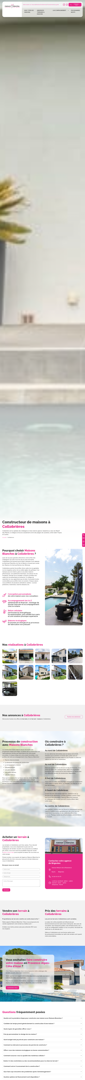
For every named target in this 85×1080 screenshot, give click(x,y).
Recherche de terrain (41, 4)
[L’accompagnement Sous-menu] (68, 10)
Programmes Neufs (75, 11)
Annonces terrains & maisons (40, 12)
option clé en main (8, 852)
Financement (50, 4)
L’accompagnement (59, 10)
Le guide (56, 4)
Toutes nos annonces (73, 717)
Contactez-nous (76, 4)
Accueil (4, 537)
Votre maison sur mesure (29, 4)
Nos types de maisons (29, 11)
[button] (42, 1018)
